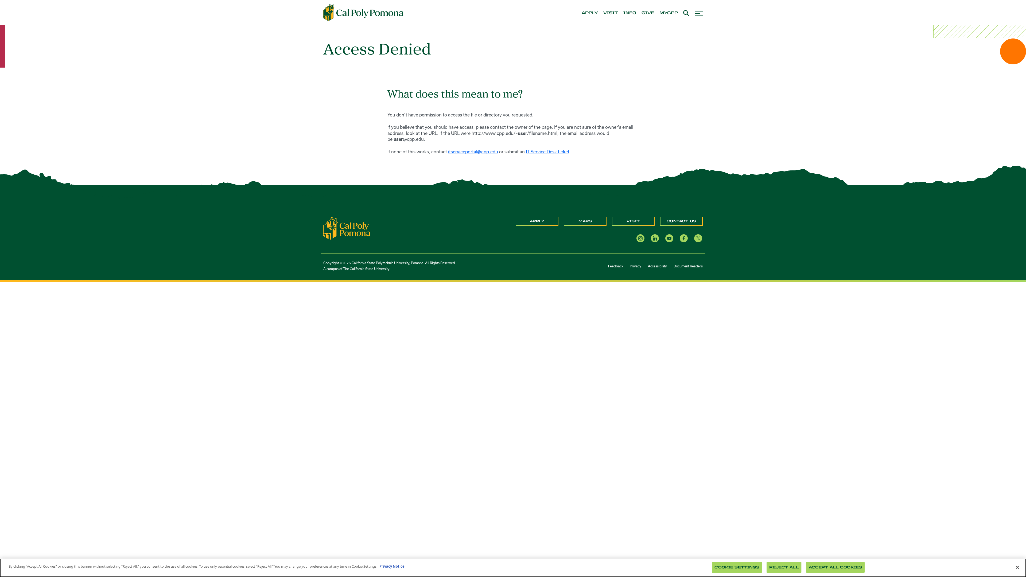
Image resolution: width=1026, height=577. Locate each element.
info (629, 13)
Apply (537, 221)
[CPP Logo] (346, 228)
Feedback (615, 266)
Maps (585, 221)
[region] (513, 568)
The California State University (366, 269)
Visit (633, 221)
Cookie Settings (736, 567)
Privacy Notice (392, 566)
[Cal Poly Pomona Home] (363, 12)
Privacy (635, 266)
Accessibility (657, 266)
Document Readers (688, 266)
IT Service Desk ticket (547, 151)
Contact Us (681, 221)
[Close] (1017, 567)
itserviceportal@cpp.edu (473, 151)
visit (610, 13)
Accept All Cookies (835, 567)
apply (590, 13)
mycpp (668, 13)
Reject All (784, 567)
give (648, 13)
